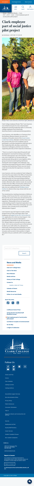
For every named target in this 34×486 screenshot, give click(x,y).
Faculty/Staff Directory (10, 427)
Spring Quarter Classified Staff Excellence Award (15, 313)
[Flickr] (19, 366)
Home (4, 13)
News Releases (11, 273)
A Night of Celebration (13, 327)
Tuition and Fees (9, 374)
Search (24, 253)
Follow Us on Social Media (14, 294)
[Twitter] (13, 366)
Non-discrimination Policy (11, 397)
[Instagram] (25, 366)
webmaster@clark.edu (9, 451)
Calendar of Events (12, 288)
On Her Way (10, 324)
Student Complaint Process (12, 434)
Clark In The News (12, 270)
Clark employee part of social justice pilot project (17, 318)
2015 (8, 15)
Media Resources (11, 291)
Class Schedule (9, 381)
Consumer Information (11, 407)
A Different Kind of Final (13, 310)
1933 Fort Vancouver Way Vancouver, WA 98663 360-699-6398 (10, 447)
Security (7, 421)
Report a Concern (28, 1)
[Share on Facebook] (7, 303)
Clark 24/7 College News (13, 267)
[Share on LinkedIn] (17, 303)
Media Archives (11, 276)
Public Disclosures (9, 404)
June (12, 15)
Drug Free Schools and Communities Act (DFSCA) (15, 414)
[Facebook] (8, 366)
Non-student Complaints (11, 437)
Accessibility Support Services (12, 394)
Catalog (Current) (9, 384)
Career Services (9, 431)
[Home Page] (6, 8)
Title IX (7, 410)
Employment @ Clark (10, 424)
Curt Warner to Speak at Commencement (18, 321)
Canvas (7, 378)
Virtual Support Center (16, 1)
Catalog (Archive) (9, 388)
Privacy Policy (8, 400)
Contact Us (10, 282)
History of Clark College (13, 279)
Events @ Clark (5, 1)
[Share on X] (12, 303)
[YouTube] (8, 369)
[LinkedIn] (13, 369)
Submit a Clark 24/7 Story (16, 285)
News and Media (13, 13)
